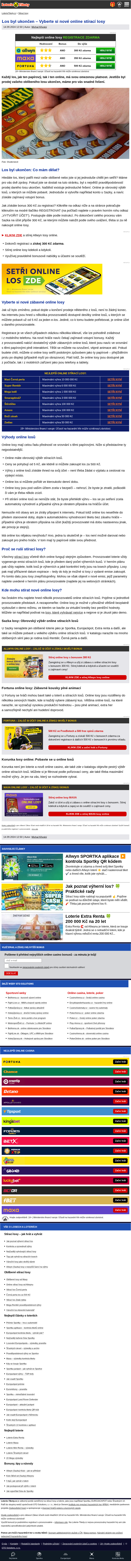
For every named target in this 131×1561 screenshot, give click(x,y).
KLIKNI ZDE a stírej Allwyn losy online (88, 677)
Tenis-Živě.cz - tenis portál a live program (27, 1018)
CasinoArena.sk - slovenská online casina (89, 1033)
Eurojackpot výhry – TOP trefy (20, 1374)
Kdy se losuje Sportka (16, 1364)
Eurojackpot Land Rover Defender (22, 1399)
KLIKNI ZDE (13, 235)
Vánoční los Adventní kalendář (20, 1310)
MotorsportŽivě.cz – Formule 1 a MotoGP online (30, 1023)
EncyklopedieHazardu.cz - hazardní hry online (91, 1003)
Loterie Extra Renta (15, 1438)
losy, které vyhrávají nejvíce (64, 612)
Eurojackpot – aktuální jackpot (20, 1404)
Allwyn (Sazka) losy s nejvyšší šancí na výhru (27, 1267)
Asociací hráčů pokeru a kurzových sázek (61, 1508)
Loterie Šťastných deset (17, 1453)
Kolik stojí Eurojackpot (16, 1420)
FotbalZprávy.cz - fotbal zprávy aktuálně (26, 1008)
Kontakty (14, 1544)
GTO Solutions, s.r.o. (11, 1548)
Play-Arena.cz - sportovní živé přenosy (87, 1023)
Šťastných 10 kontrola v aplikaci (21, 1425)
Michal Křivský (39, 27)
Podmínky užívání (51, 1544)
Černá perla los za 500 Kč (18, 1295)
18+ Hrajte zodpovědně (111, 1544)
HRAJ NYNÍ (106, 50)
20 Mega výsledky (14, 1458)
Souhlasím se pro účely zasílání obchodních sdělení (47, 967)
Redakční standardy (30, 1544)
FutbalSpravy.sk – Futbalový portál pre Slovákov (92, 1028)
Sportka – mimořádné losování (20, 1394)
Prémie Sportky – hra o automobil (21, 1323)
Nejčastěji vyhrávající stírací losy (21, 1251)
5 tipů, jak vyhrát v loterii (17, 1481)
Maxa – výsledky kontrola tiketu (20, 1358)
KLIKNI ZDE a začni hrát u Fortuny (87, 747)
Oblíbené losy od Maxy (16, 1279)
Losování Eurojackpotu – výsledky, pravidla (26, 1343)
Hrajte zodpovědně (8, 825)
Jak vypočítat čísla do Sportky (19, 1491)
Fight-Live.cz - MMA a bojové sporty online (27, 1003)
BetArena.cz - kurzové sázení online (24, 998)
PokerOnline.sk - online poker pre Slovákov (90, 1038)
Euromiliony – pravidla (16, 1389)
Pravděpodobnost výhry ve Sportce (22, 1353)
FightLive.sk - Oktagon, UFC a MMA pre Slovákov (30, 1033)
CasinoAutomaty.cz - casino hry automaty (89, 1008)
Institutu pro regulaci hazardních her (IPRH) (89, 1504)
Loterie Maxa (12, 1443)
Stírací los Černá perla (16, 1290)
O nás (4, 1544)
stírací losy (21, 557)
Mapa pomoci (90, 1533)
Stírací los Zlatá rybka (16, 1300)
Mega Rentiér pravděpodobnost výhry (23, 1305)
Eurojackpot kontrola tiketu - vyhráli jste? (25, 1333)
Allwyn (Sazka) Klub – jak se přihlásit (23, 1471)
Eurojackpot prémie (15, 1384)
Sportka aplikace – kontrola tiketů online (24, 1328)
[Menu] (126, 4)
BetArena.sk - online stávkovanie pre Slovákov (29, 1028)
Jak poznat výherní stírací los (19, 1241)
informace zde (61, 1522)
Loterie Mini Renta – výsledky (20, 1448)
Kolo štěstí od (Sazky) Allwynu (20, 1476)
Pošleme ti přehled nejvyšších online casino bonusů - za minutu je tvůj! (50, 954)
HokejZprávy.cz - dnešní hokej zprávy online (28, 1013)
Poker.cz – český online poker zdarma (87, 1018)
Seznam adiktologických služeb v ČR (65, 1533)
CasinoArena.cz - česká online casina (87, 998)
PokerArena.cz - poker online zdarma (87, 1013)
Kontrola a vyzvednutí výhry (19, 1246)
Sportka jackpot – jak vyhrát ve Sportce (24, 1369)
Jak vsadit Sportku (14, 1379)
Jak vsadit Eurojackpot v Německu (22, 1415)
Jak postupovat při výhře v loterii (21, 1486)
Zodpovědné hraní (17, 1508)
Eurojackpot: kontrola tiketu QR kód (22, 1410)
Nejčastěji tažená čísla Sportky (20, 1338)
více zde (35, 829)
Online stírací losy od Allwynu (19, 1284)
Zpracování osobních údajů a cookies (79, 1544)
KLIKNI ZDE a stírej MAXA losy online (87, 814)
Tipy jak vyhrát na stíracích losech (21, 1256)
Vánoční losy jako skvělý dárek (20, 1262)
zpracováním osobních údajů (36, 967)
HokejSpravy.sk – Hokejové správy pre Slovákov (30, 1038)
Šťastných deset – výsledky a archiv (22, 1348)
